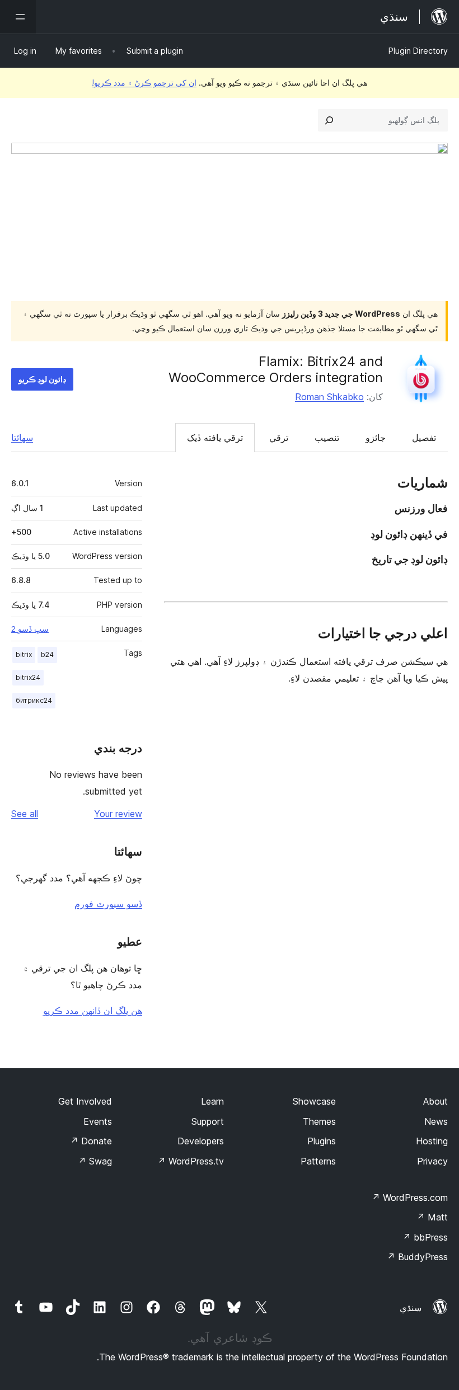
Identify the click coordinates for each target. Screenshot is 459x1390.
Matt (432, 1217)
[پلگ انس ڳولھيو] (329, 120)
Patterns (318, 1161)
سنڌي (410, 1307)
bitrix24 (28, 677)
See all (24, 813)
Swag (95, 1161)
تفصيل (424, 437)
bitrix (24, 654)
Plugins (321, 1141)
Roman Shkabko (329, 396)
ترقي (278, 437)
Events (97, 1121)
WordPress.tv (190, 1161)
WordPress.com (410, 1197)
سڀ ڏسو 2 (30, 628)
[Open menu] (18, 17)
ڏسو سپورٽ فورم (108, 903)
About (435, 1101)
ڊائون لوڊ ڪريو (42, 379)
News (436, 1121)
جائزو (376, 437)
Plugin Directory (418, 50)
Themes (319, 1121)
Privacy (432, 1161)
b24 (47, 654)
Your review (118, 813)
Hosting (432, 1141)
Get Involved (85, 1101)
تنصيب (327, 437)
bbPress (425, 1237)
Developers (200, 1141)
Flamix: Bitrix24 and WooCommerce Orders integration (275, 369)
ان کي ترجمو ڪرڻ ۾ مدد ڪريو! (144, 82)
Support (207, 1121)
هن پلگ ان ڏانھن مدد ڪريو (92, 1010)
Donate (91, 1141)
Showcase (314, 1101)
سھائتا (22, 437)
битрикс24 (34, 700)
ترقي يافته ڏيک (215, 437)
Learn (212, 1101)
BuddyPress (417, 1256)
